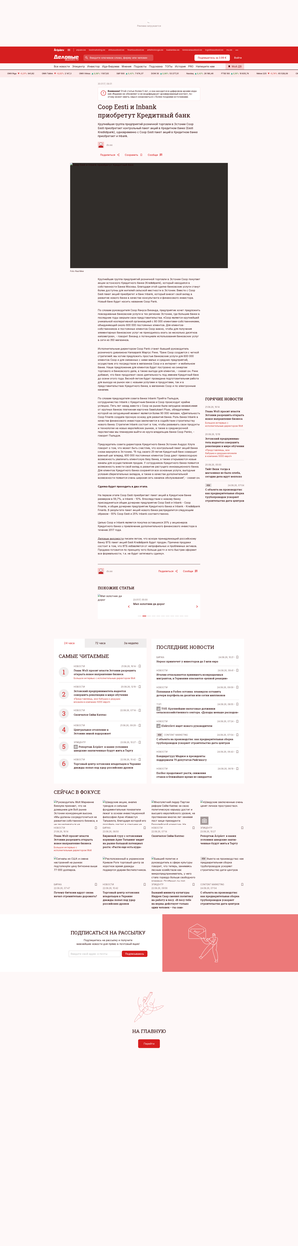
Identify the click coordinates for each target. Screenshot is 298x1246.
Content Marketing (176, 734)
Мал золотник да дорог (149, 603)
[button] (95, 954)
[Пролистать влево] (129, 606)
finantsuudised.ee (135, 50)
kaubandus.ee (172, 50)
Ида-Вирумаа (110, 66)
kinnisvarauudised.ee (192, 50)
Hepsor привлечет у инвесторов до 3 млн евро (187, 661)
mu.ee (229, 50)
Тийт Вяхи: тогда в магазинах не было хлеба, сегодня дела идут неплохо (223, 472)
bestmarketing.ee (97, 50)
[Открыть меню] (69, 50)
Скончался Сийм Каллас (90, 714)
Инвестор (93, 66)
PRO (190, 66)
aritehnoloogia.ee (155, 50)
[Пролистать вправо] (197, 606)
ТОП (158, 704)
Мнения (126, 66)
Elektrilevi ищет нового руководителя (186, 725)
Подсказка (156, 66)
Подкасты (140, 66)
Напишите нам (205, 66)
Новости (79, 666)
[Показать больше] (237, 50)
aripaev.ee (81, 50)
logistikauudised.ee (214, 50)
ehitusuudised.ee (116, 50)
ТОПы (168, 66)
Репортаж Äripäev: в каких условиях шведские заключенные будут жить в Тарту (219, 839)
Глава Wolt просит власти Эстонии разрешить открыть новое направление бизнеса (224, 414)
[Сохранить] (140, 666)
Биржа (160, 657)
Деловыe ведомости (111, 538)
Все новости (62, 66)
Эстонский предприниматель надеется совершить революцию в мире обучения (224, 442)
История (180, 66)
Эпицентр (78, 66)
